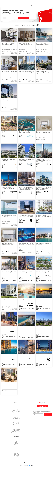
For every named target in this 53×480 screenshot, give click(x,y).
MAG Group (16, 449)
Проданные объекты (16, 456)
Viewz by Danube (16, 404)
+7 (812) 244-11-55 (43, 402)
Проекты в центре (16, 424)
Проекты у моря (16, 425)
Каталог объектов (16, 453)
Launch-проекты (16, 423)
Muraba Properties (16, 445)
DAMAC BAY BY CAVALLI (16, 418)
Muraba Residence (16, 405)
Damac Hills (16, 402)
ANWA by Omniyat (16, 412)
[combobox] (4, 18)
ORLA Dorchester (16, 413)
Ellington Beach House (16, 410)
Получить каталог (23, 17)
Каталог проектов (16, 422)
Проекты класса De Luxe (16, 429)
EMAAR (16, 441)
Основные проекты (16, 400)
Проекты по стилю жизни (16, 420)
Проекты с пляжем (16, 433)
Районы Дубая (16, 454)
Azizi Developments (16, 448)
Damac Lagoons (16, 403)
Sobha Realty (16, 443)
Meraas (16, 442)
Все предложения (16, 428)
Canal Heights (16, 416)
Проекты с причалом (16, 430)
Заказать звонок (42, 406)
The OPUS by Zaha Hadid (16, 411)
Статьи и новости (16, 455)
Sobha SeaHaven (16, 417)
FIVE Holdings (16, 444)
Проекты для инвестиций (16, 431)
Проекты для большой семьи (16, 432)
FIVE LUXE (16, 407)
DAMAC (16, 437)
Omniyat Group (16, 440)
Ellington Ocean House (16, 408)
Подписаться (48, 414)
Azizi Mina (16, 409)
